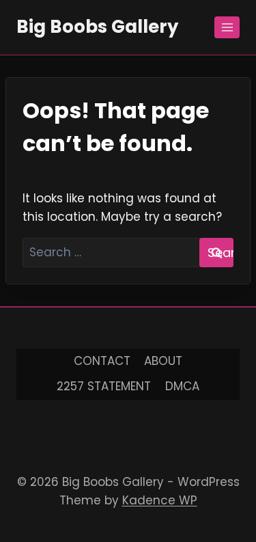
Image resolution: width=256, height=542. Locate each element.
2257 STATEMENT (104, 386)
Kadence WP (159, 500)
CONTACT (102, 361)
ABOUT (163, 361)
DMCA (182, 386)
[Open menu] (227, 27)
